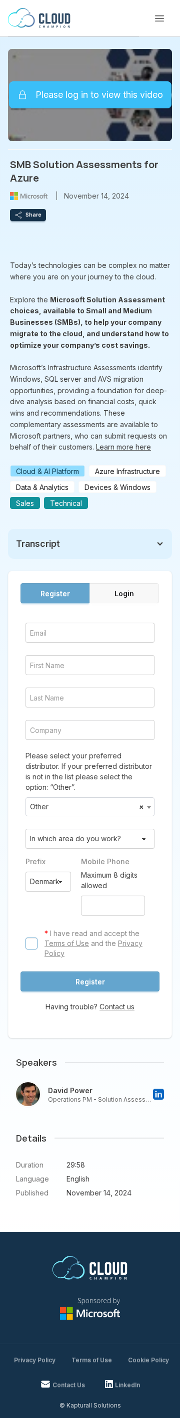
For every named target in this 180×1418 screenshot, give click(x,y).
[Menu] (160, 18)
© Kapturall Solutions (90, 1405)
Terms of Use (66, 943)
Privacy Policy (35, 1360)
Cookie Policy (148, 1360)
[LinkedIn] (158, 1094)
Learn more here (123, 447)
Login (124, 593)
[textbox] (90, 807)
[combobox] (90, 806)
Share (34, 214)
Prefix (36, 861)
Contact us (117, 1006)
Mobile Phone (105, 861)
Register (55, 593)
